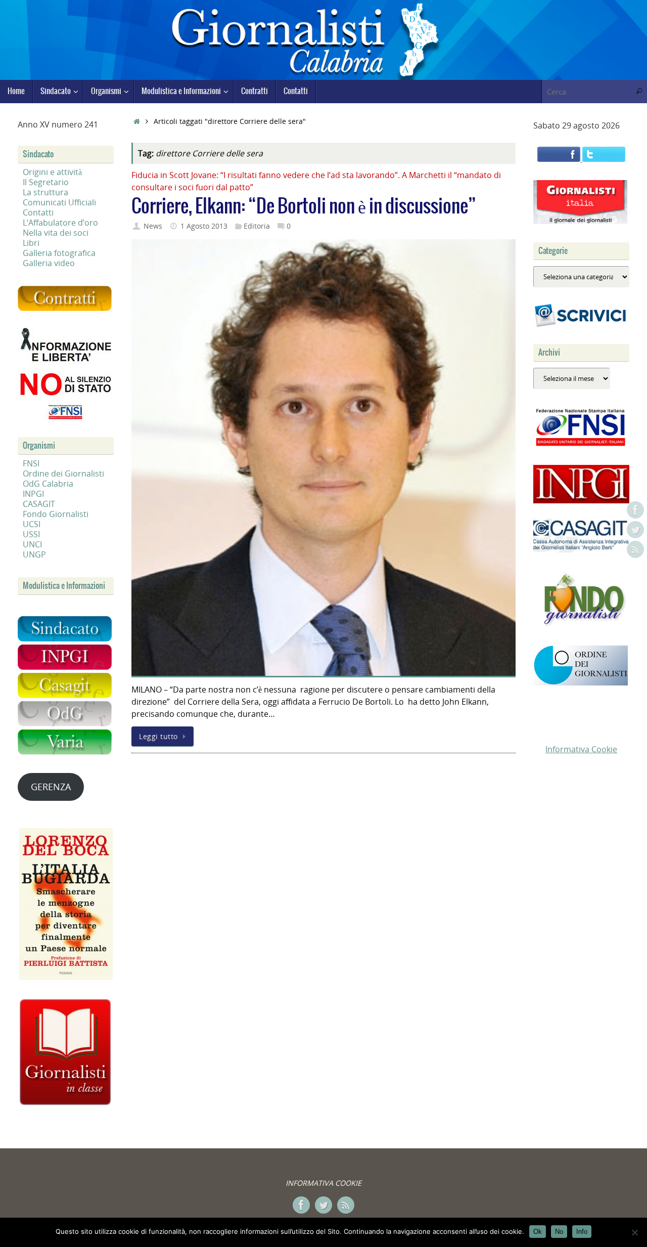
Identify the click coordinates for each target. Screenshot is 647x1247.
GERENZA (51, 787)
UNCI (32, 544)
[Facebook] (635, 510)
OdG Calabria (48, 483)
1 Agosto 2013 (203, 226)
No (559, 1231)
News (153, 226)
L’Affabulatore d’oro (60, 222)
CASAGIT (39, 503)
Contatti (38, 212)
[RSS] (635, 549)
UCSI (31, 524)
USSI (31, 534)
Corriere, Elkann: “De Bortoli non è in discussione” (303, 206)
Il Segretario (46, 182)
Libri (31, 242)
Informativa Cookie (581, 749)
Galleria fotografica (59, 253)
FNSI (31, 463)
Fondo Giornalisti (55, 514)
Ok (537, 1231)
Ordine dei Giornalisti (63, 473)
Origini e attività (52, 172)
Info (581, 1231)
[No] (634, 1232)
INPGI (33, 493)
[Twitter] (635, 529)
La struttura (45, 192)
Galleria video (49, 263)
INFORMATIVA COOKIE (323, 1183)
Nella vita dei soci (55, 232)
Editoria (257, 226)
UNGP (34, 554)
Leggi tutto (158, 736)
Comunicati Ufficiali (59, 202)
